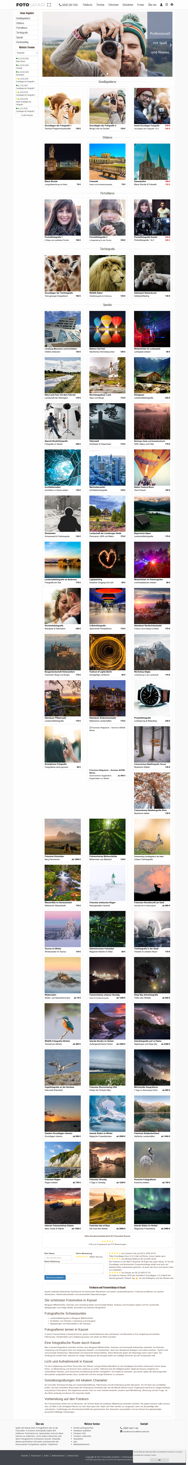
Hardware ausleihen (82, 1430)
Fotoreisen (113, 4)
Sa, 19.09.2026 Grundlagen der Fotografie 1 (25, 80)
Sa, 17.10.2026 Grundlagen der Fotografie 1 (25, 87)
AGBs (46, 1455)
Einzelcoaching (22, 42)
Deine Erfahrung (52, 1261)
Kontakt (24, 1455)
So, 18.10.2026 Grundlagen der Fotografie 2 (25, 93)
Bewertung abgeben (55, 1277)
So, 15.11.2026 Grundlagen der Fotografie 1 (25, 109)
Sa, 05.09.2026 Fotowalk (22, 66)
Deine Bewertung (84, 1253)
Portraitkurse (21, 27)
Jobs (75, 1441)
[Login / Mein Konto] (161, 4)
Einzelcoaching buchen (83, 1427)
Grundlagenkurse (23, 18)
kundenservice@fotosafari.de (136, 1431)
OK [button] (159, 1460)
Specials (19, 37)
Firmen (140, 4)
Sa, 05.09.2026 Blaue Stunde (22, 60)
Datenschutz (73, 1455)
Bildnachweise (58, 1455)
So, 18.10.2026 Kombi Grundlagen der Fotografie (23, 102)
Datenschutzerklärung (125, 1459)
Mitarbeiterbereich (81, 1444)
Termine (100, 4)
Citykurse (20, 23)
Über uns (152, 4)
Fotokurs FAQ (79, 1433)
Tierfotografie (22, 32)
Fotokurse (87, 4)
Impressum (36, 1455)
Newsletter (78, 1438)
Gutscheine (128, 4)
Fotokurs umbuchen (82, 1436)
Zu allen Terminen (27, 115)
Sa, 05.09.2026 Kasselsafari (22, 73)
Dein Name (49, 1253)
